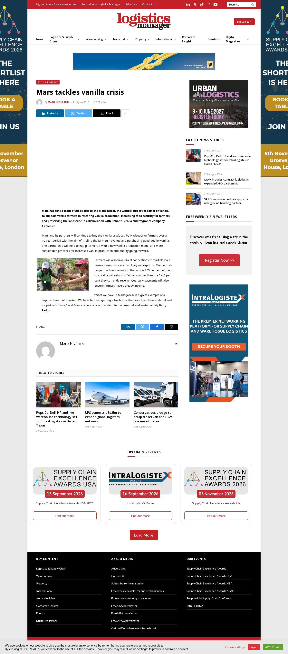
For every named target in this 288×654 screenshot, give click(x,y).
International (164, 39)
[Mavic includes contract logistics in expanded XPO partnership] (193, 178)
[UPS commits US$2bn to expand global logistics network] (107, 394)
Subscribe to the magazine (127, 583)
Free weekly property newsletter (131, 598)
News (39, 39)
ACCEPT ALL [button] (273, 647)
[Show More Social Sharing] (125, 113)
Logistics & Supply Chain (61, 39)
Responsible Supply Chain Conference (210, 598)
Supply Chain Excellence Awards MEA (210, 583)
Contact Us (149, 4)
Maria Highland (58, 102)
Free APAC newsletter (125, 620)
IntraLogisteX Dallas (140, 503)
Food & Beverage (48, 82)
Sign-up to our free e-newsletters (56, 4)
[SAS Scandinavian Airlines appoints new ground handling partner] (193, 198)
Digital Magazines (233, 39)
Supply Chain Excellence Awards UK (216, 503)
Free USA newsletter (124, 605)
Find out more (64, 516)
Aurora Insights (45, 598)
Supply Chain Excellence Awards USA (209, 576)
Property (140, 39)
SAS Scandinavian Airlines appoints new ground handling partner (226, 201)
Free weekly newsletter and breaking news (137, 591)
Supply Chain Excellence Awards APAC (210, 591)
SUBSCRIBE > (244, 21)
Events (212, 39)
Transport (118, 39)
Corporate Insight (188, 39)
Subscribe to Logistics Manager (101, 4)
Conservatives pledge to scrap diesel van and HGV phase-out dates (153, 417)
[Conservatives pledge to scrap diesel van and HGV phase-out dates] (156, 394)
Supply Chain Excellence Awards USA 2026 (64, 503)
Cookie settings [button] (235, 647)
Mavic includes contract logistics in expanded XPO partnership (226, 181)
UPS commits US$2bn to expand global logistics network (103, 417)
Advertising (118, 568)
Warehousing (94, 39)
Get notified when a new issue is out (133, 628)
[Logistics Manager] (144, 21)
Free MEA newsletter (124, 613)
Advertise (131, 4)
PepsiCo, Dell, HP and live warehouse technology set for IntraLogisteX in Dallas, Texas (56, 419)
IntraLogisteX (195, 605)
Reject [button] (254, 647)
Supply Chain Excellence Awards (206, 568)
